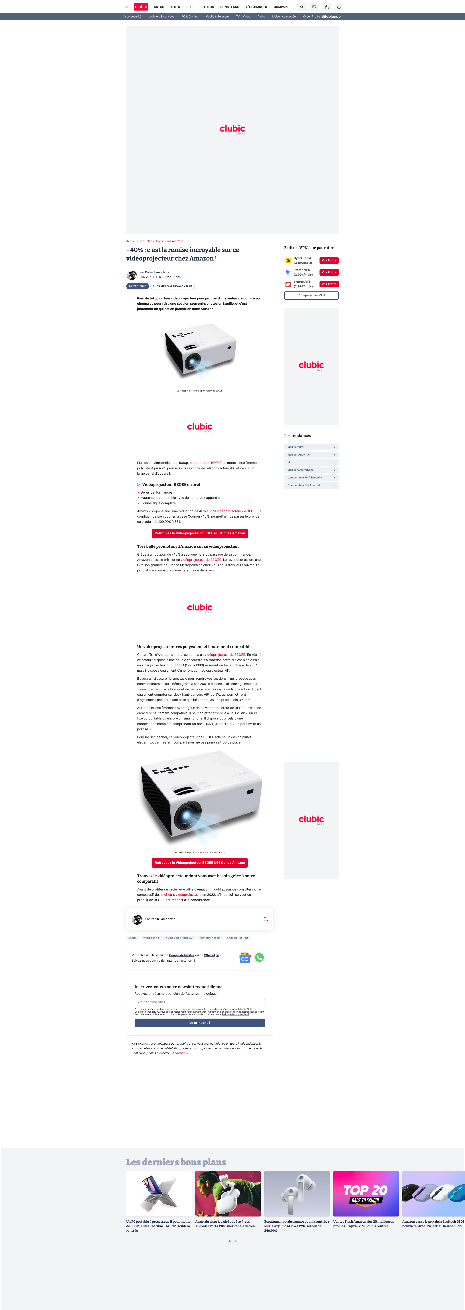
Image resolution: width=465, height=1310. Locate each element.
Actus (159, 7)
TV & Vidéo (243, 16)
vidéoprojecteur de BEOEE (237, 511)
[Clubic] (141, 7)
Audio (261, 16)
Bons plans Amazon (169, 241)
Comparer (282, 7)
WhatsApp (211, 955)
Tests (175, 7)
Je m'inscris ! (199, 1023)
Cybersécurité (132, 16)
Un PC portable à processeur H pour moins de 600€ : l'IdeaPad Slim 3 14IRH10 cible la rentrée (158, 1226)
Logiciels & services (161, 16)
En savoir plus (179, 1053)
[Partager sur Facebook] (456, 1278)
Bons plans (229, 7)
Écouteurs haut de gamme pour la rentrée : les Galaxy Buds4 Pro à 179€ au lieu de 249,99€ (296, 1226)
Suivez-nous (137, 286)
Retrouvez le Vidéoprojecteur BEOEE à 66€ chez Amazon (200, 533)
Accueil (131, 241)
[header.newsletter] (314, 7)
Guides (191, 7)
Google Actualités (181, 955)
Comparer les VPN (311, 295)
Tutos (209, 7)
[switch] (327, 7)
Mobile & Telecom (217, 16)
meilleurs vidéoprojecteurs (181, 894)
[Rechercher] (302, 7)
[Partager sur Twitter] (456, 1291)
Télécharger (256, 7)
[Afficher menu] (126, 7)
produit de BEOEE (208, 463)
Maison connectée (284, 16)
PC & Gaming (189, 16)
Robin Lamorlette (157, 272)
